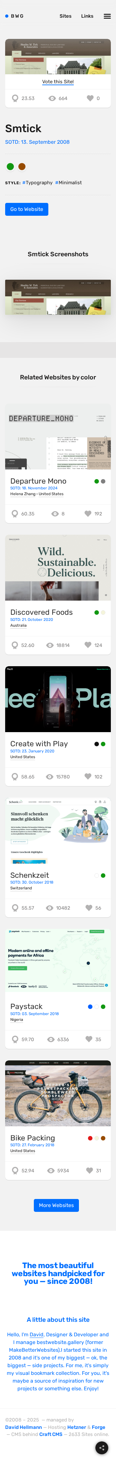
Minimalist (70, 183)
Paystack (26, 1006)
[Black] (96, 744)
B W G (17, 16)
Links (87, 16)
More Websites (56, 1205)
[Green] (10, 166)
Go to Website (26, 209)
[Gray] (103, 481)
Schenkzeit (29, 875)
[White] (96, 875)
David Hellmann (23, 1427)
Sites (66, 16)
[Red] (90, 1138)
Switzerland (21, 888)
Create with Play (39, 743)
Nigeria (16, 1019)
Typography (39, 183)
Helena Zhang (22, 494)
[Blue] (90, 1006)
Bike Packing (32, 1137)
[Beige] (103, 612)
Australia (18, 625)
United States (51, 494)
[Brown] (22, 166)
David (37, 1334)
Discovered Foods (41, 612)
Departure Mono (38, 481)
